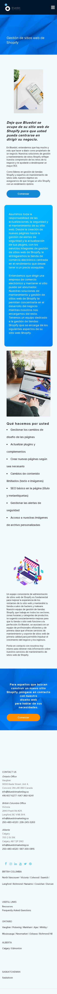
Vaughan (6, 927)
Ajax (36, 927)
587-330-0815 (27, 848)
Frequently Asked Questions (16, 910)
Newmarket (22, 933)
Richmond (18, 883)
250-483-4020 (10, 822)
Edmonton (16, 948)
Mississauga (8, 933)
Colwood (34, 877)
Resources (7, 906)
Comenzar (23, 193)
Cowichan (39, 883)
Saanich (44, 877)
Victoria (24, 877)
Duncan (49, 883)
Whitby (43, 927)
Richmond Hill (45, 933)
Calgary (6, 948)
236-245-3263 (27, 822)
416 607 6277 (9, 795)
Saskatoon (7, 977)
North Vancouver (10, 877)
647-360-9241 (25, 795)
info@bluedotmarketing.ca (15, 791)
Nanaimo (28, 883)
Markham (27, 927)
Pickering (16, 927)
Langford (6, 883)
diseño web (28, 700)
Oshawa (33, 933)
